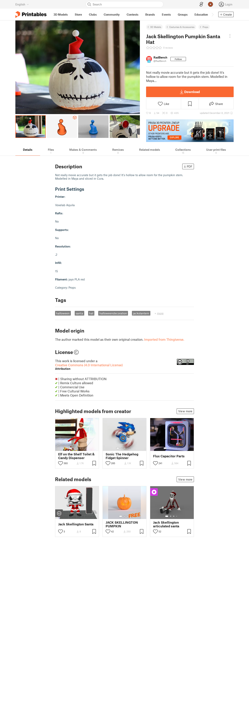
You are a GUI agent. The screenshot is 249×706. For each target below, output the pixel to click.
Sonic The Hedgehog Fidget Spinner (122, 456)
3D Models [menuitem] (60, 14)
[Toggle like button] (60, 463)
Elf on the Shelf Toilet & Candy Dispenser (76, 456)
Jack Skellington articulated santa (166, 524)
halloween (63, 313)
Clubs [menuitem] (93, 14)
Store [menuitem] (78, 14)
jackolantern (141, 313)
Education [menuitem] (201, 14)
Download (192, 92)
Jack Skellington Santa (75, 524)
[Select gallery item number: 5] (83, 448)
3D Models (155, 27)
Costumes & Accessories (182, 27)
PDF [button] (189, 166)
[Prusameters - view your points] (210, 4)
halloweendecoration (113, 313)
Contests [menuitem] (132, 14)
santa (79, 313)
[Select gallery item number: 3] (77, 448)
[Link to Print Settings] (87, 189)
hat (91, 313)
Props (205, 27)
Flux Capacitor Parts (169, 456)
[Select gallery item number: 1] (70, 448)
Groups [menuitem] (183, 14)
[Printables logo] (30, 14)
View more (185, 411)
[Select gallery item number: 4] (80, 448)
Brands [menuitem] (150, 14)
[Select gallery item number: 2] (74, 448)
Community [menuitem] (112, 14)
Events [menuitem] (166, 14)
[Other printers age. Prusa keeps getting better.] (190, 130)
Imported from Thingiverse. (164, 339)
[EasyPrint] (201, 4)
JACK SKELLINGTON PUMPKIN (122, 524)
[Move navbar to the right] (212, 14)
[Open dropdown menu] (230, 36)
